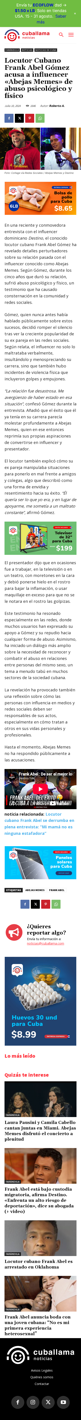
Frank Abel (57, 890)
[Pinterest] (29, 118)
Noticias (27, 50)
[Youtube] (63, 1402)
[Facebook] (9, 118)
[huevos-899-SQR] (40, 1044)
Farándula (12, 50)
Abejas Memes (35, 890)
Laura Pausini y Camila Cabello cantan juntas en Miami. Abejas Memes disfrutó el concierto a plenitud (40, 1131)
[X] (19, 118)
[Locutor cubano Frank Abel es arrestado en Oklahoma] (40, 1238)
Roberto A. (57, 106)
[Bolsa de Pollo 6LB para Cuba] (40, 214)
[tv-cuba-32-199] (40, 538)
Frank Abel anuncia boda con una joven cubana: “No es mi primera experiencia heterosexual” (37, 1325)
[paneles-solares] (40, 878)
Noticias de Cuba (45, 50)
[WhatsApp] (40, 118)
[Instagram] (33, 1402)
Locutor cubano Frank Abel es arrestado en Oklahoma (38, 1264)
